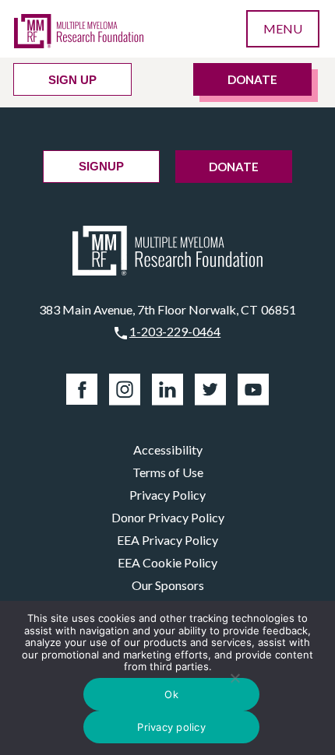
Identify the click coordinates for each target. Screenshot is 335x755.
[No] (235, 678)
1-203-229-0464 (174, 331)
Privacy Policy (167, 494)
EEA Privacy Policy (167, 539)
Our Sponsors (168, 585)
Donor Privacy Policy (167, 517)
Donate (252, 79)
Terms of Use (167, 472)
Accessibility (168, 449)
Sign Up (72, 79)
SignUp (101, 166)
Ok (171, 694)
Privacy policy (171, 727)
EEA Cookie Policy (167, 562)
